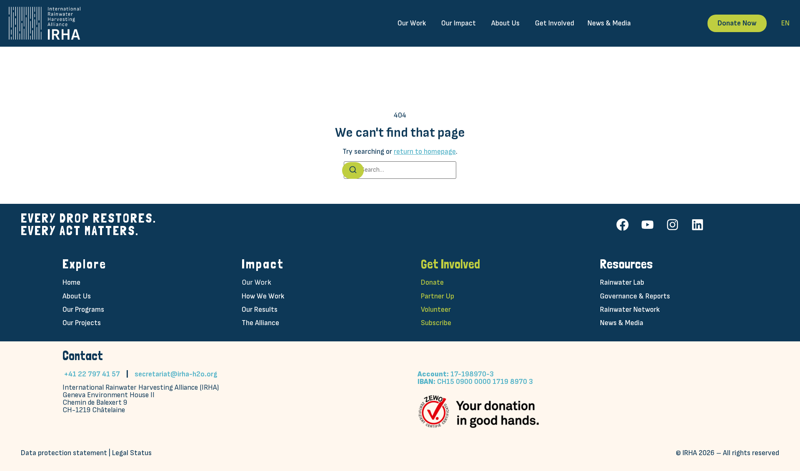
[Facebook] (622, 224)
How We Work (263, 296)
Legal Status (132, 452)
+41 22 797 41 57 (92, 374)
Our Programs (83, 309)
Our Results (260, 309)
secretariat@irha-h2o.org (176, 374)
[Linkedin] (697, 224)
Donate (432, 282)
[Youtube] (647, 224)
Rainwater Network (630, 309)
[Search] (353, 170)
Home (71, 282)
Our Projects (81, 322)
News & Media (621, 322)
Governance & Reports (635, 296)
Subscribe (436, 322)
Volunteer (436, 309)
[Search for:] (400, 170)
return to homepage (425, 151)
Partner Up (437, 296)
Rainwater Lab (622, 282)
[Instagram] (672, 224)
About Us (76, 296)
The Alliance (260, 322)
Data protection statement (64, 452)
